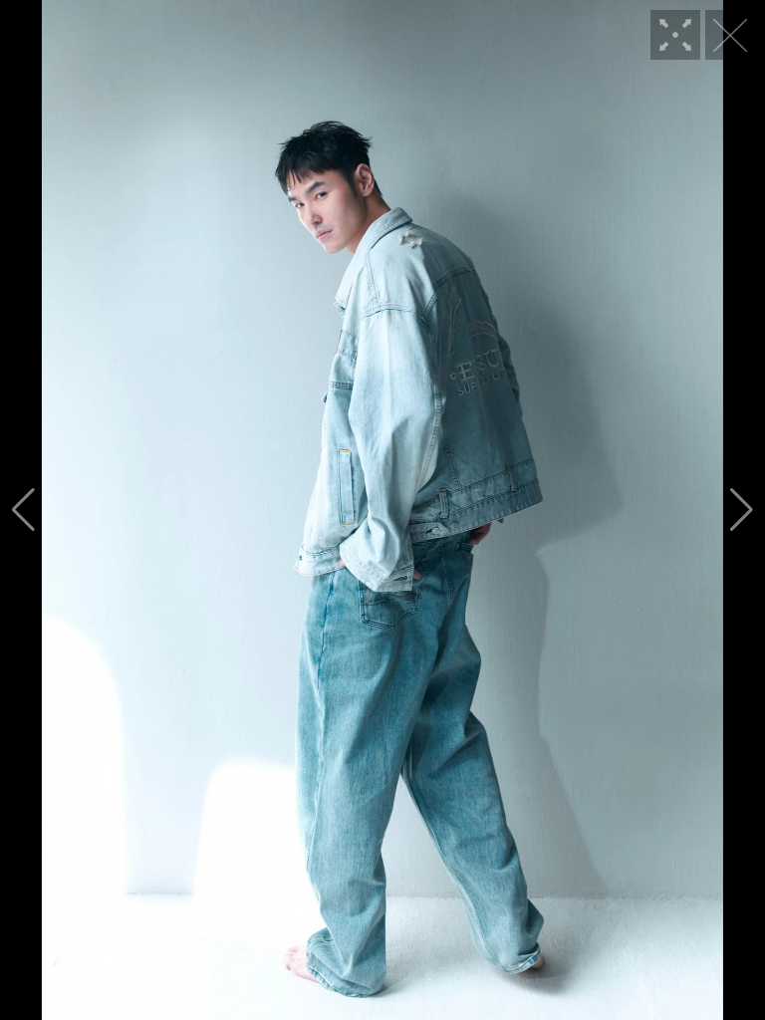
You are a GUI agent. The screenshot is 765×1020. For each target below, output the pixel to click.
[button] (23, 510)
